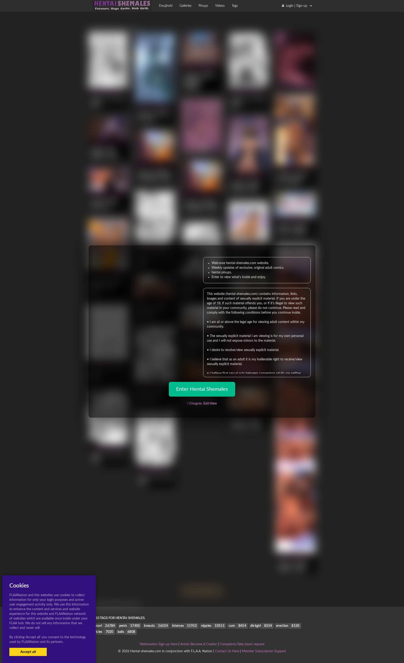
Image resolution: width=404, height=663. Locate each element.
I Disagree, (202, 403)
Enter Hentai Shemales (202, 389)
